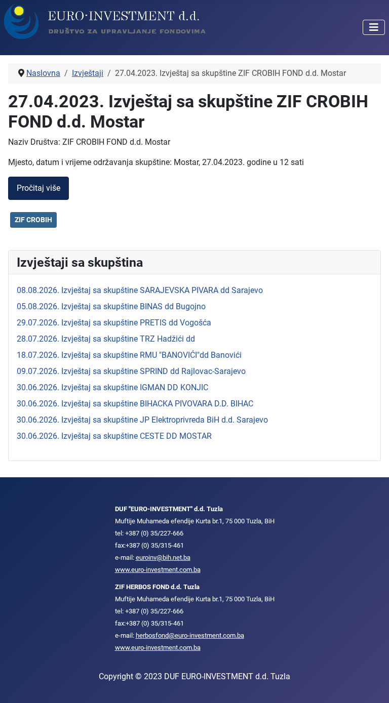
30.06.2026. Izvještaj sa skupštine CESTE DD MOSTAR (114, 436)
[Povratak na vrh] (371, 684)
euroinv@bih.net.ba (163, 557)
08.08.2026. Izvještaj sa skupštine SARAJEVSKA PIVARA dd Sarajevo (140, 290)
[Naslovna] (105, 21)
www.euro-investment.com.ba (158, 569)
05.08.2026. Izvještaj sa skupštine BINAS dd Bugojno (111, 306)
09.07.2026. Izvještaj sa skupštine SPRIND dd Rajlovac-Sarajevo (131, 371)
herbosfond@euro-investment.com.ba (190, 635)
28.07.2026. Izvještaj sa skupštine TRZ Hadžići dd (106, 339)
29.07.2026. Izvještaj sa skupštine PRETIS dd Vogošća (114, 322)
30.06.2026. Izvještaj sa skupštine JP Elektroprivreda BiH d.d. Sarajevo (142, 420)
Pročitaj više (38, 188)
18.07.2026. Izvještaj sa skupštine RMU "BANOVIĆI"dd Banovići (129, 355)
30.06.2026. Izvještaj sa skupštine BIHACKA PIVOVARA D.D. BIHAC (135, 403)
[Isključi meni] (374, 27)
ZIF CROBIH (33, 220)
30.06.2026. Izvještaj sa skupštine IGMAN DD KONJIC (112, 387)
